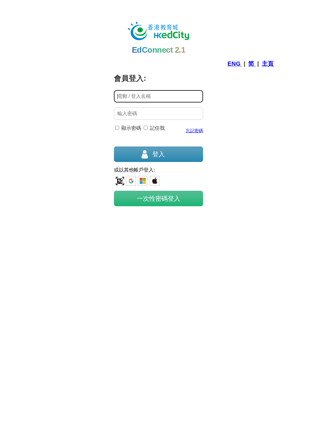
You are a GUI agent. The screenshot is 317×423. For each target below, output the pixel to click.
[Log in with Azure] (143, 181)
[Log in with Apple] (155, 181)
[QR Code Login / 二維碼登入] (120, 181)
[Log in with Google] (131, 181)
